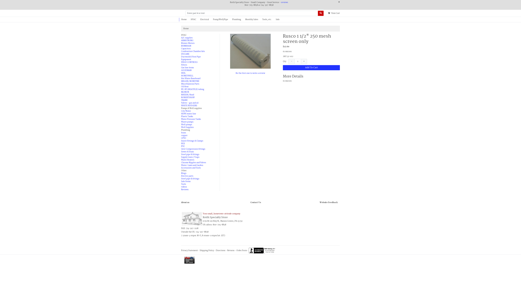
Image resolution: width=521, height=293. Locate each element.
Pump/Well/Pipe (220, 19)
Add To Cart (311, 67)
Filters (184, 65)
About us (185, 202)
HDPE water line (188, 113)
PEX (183, 143)
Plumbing (236, 19)
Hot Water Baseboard (190, 78)
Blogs (183, 173)
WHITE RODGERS (189, 105)
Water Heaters (187, 160)
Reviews (185, 189)
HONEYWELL (187, 75)
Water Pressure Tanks (191, 119)
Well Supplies (187, 127)
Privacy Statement (189, 250)
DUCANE (185, 54)
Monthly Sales (251, 19)
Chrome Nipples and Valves (193, 162)
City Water (186, 111)
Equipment (186, 59)
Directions (220, 250)
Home (184, 19)
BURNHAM (186, 46)
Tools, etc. (267, 19)
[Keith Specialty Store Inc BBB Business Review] (262, 250)
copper (184, 135)
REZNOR (185, 92)
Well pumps (186, 124)
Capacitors (186, 48)
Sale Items (186, 181)
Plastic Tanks (187, 116)
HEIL (183, 73)
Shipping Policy (207, 250)
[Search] (321, 13)
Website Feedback (329, 202)
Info (277, 19)
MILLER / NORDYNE (190, 81)
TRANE (184, 100)
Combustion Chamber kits (193, 51)
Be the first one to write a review (250, 73)
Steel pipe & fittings (190, 154)
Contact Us (255, 202)
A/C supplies (187, 37)
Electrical (204, 19)
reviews (284, 2)
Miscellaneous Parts (190, 84)
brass (183, 132)
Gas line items (187, 67)
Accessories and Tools (191, 168)
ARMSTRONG (187, 40)
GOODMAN (186, 70)
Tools (183, 184)
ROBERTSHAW (188, 97)
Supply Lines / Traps (190, 157)
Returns (230, 250)
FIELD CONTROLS (189, 62)
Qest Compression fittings (193, 149)
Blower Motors (188, 43)
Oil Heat (185, 86)
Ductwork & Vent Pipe (191, 56)
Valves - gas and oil (189, 103)
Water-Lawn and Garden (192, 165)
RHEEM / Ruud (187, 94)
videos (184, 187)
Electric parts (187, 176)
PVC (183, 146)
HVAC (193, 19)
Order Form (241, 250)
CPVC (183, 138)
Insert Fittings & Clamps (192, 141)
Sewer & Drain (187, 151)
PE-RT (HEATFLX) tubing (192, 89)
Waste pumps (187, 122)
